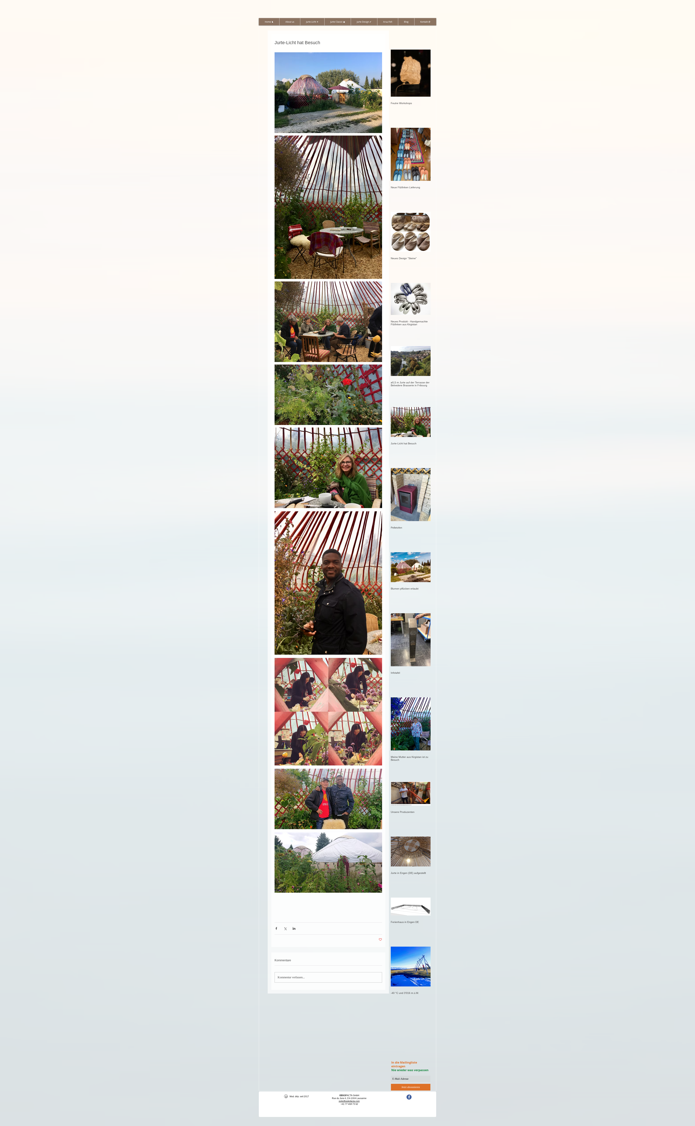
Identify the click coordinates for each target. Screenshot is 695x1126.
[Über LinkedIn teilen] (294, 928)
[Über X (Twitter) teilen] (285, 928)
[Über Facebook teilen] (276, 928)
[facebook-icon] (409, 1097)
